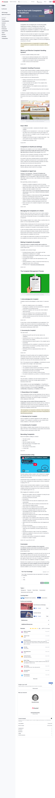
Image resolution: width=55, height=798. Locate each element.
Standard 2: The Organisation (26, 173)
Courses (3, 19)
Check (42, 582)
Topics (3, 32)
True (24, 577)
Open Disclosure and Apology (26, 413)
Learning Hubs (5, 30)
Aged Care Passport (6, 14)
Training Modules (5, 21)
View (47, 608)
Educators (4, 26)
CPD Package (4, 12)
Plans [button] (45, 1)
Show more (35, 678)
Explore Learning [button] (13, 1)
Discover (5, 8)
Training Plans (5, 38)
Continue (46, 582)
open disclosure (46, 195)
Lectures (4, 23)
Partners (3, 34)
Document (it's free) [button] (23, 19)
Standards (4, 36)
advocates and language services (37, 264)
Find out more (35, 688)
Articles (3, 24)
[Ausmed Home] (5, 1)
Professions (4, 28)
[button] (51, 6)
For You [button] (32, 1)
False (24, 579)
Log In (50, 1)
